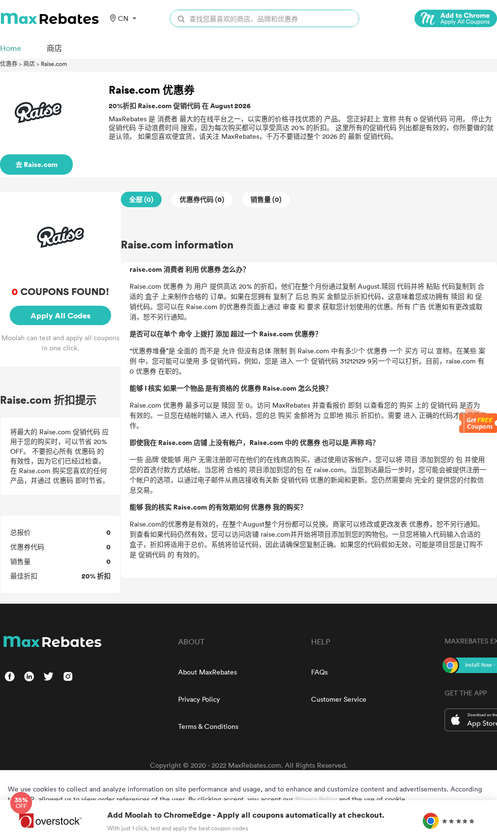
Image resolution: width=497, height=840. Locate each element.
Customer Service (338, 699)
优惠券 (8, 63)
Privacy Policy (199, 699)
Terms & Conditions (208, 726)
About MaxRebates (207, 671)
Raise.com (54, 63)
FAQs (319, 671)
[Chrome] (455, 18)
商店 (29, 63)
